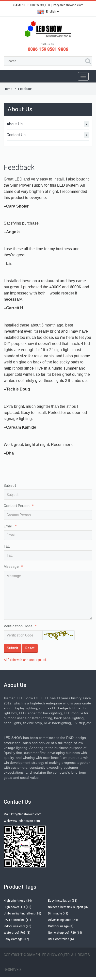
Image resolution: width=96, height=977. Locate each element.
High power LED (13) (17, 907)
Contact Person (19, 506)
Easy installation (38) (62, 900)
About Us (15, 124)
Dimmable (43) (58, 913)
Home (8, 89)
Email (10, 526)
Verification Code (20, 626)
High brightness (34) (18, 900)
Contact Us (16, 134)
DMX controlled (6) (61, 939)
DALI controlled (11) (17, 920)
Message (13, 566)
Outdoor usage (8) (60, 926)
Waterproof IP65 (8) (17, 932)
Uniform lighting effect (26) (22, 913)
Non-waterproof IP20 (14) (65, 932)
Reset (29, 648)
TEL (7, 546)
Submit (12, 648)
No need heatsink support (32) (69, 907)
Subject (10, 485)
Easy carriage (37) (16, 939)
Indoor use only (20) (17, 926)
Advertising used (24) (63, 920)
